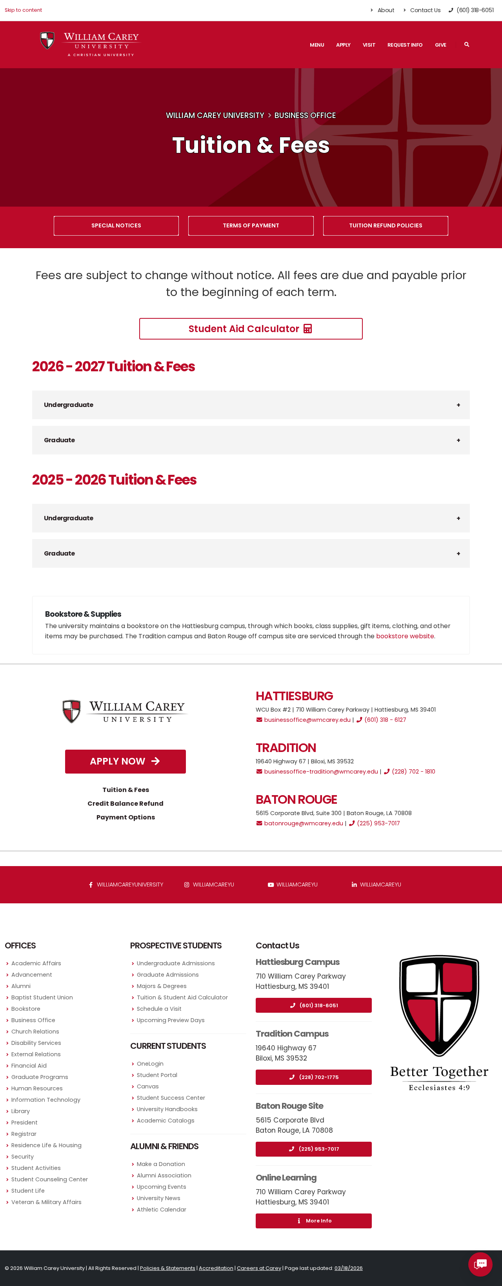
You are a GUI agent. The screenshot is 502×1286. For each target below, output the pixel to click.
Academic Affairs (36, 963)
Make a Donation (161, 1164)
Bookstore (25, 1009)
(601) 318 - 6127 (384, 720)
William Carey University (215, 115)
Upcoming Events (161, 1187)
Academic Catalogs (166, 1120)
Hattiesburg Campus (298, 962)
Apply (343, 45)
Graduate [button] (59, 440)
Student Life (28, 1191)
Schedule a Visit (159, 1009)
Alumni (21, 986)
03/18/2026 (349, 1268)
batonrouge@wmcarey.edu (303, 823)
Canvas (148, 1086)
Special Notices (116, 225)
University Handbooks (167, 1109)
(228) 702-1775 (319, 1077)
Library (20, 1111)
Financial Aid (29, 1066)
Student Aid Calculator (245, 328)
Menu (317, 45)
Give (440, 45)
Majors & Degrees (162, 986)
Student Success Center (171, 1098)
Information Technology (45, 1100)
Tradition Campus (292, 1034)
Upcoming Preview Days (171, 1020)
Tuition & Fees (125, 789)
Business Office (305, 115)
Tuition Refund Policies (385, 225)
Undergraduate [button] (68, 404)
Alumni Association (164, 1175)
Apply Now (119, 761)
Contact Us (425, 10)
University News (158, 1198)
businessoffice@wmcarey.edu (307, 720)
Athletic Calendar (161, 1209)
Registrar (23, 1134)
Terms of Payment (251, 225)
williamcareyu (212, 884)
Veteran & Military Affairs (46, 1202)
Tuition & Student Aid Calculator (182, 997)
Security (22, 1157)
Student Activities (36, 1168)
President (24, 1122)
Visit (369, 45)
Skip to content (23, 10)
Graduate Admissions (168, 975)
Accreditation (216, 1268)
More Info (319, 1220)
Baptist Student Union (42, 997)
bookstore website (405, 636)
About (385, 10)
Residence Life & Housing (46, 1145)
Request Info (405, 45)
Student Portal (157, 1075)
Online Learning (286, 1178)
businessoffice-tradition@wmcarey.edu (320, 772)
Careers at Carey (259, 1268)
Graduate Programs (39, 1077)
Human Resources (37, 1088)
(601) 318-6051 (319, 1005)
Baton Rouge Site (289, 1106)
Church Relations (35, 1031)
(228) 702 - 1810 (412, 772)
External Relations (36, 1054)
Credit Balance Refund (125, 803)
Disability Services (36, 1043)
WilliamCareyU (296, 884)
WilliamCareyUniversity (129, 884)
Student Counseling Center (49, 1179)
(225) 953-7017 (377, 823)
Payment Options (125, 817)
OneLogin (150, 1064)
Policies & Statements (167, 1268)
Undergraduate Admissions (176, 963)
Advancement (31, 975)
